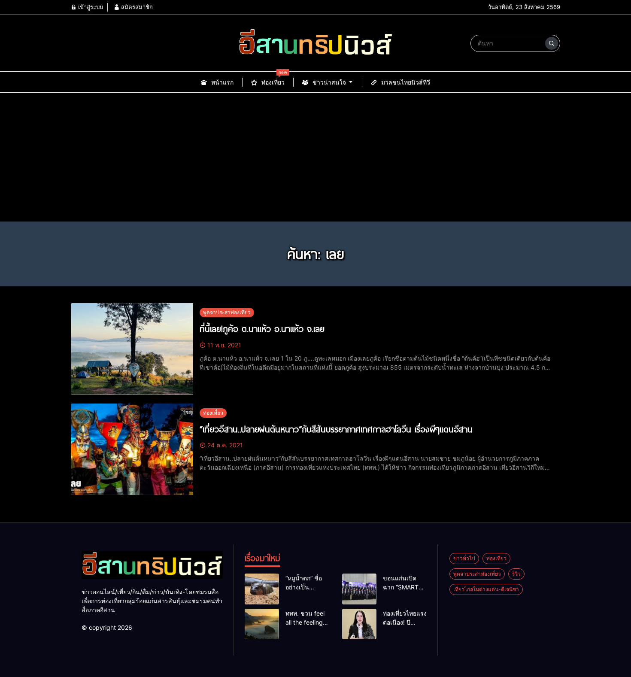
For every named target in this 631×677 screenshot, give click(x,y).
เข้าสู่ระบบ (89, 6)
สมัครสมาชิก (136, 6)
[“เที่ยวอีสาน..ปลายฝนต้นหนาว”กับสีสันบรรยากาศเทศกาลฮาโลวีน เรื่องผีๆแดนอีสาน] (132, 449)
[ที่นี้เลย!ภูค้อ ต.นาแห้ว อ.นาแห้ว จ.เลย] (132, 349)
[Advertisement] (315, 157)
